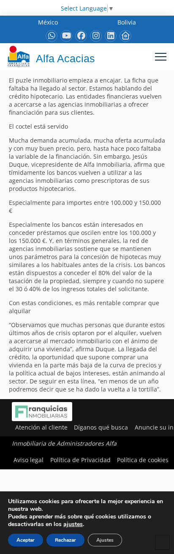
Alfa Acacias (65, 58)
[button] (160, 56)
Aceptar (25, 540)
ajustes (73, 524)
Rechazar (65, 540)
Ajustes (105, 540)
